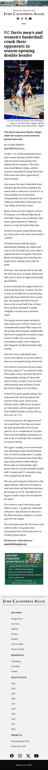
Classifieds (15, 666)
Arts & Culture (17, 644)
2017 (13, 724)
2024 (13, 688)
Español (14, 639)
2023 (13, 693)
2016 (13, 729)
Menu (24, 23)
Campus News (17, 618)
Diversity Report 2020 (20, 741)
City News (15, 623)
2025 (13, 683)
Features (14, 633)
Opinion (14, 628)
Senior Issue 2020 (18, 746)
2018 (13, 718)
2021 (13, 703)
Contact (14, 671)
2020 (13, 708)
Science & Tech (17, 649)
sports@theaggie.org (14, 148)
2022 (13, 698)
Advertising (16, 661)
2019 (13, 713)
